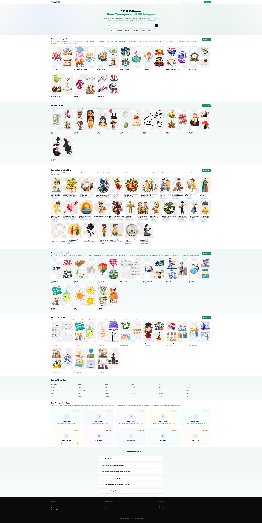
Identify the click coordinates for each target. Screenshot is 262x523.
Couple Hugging (204, 198)
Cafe (160, 384)
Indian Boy (54, 198)
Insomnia (191, 281)
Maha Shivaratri (99, 196)
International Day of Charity (80, 69)
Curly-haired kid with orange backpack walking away (103, 240)
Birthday (53, 308)
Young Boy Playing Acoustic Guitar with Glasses (182, 217)
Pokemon (80, 393)
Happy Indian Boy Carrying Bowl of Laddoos (154, 217)
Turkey (160, 396)
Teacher (81, 2)
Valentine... (112, 219)
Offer (160, 390)
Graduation (146, 343)
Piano (52, 393)
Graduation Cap (54, 390)
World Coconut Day (55, 96)
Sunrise (90, 219)
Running (134, 393)
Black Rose (94, 241)
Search (187, 393)
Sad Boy (120, 241)
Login (106, 503)
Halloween (64, 2)
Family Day (143, 196)
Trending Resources (56, 503)
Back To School (170, 343)
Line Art (145, 132)
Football (87, 2)
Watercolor (168, 132)
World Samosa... (129, 219)
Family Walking (151, 196)
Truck (133, 396)
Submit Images (108, 507)
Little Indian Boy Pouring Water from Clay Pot (56, 195)
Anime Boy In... (176, 196)
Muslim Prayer (128, 243)
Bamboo (80, 384)
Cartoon (76, 132)
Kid (132, 390)
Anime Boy (192, 221)
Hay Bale (149, 30)
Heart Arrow (72, 219)
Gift (160, 387)
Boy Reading (203, 221)
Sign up (207, 2)
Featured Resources (56, 507)
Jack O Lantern (128, 30)
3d (52, 132)
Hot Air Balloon (100, 281)
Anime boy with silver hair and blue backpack (194, 217)
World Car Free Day (124, 69)
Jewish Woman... (145, 241)
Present (107, 393)
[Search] (196, 2)
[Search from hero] (156, 25)
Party (121, 343)
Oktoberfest (146, 69)
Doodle (191, 132)
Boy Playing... (181, 221)
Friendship (99, 308)
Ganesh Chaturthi (78, 96)
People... (89, 196)
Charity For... (71, 241)
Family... (162, 196)
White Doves (165, 221)
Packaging (76, 281)
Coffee (53, 387)
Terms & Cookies (163, 507)
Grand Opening (81, 390)
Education (76, 370)
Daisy (79, 387)
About (160, 503)
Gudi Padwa (115, 196)
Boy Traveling (176, 198)
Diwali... (133, 196)
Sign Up (107, 505)
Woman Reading (144, 243)
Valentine (66, 219)
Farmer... (128, 221)
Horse (106, 390)
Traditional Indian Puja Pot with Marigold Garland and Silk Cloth (117, 195)
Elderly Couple (71, 243)
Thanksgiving (108, 396)
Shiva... (106, 196)
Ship (52, 396)
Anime (98, 132)
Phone (187, 390)
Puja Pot (114, 198)
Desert (106, 387)
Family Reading (163, 198)
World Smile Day (101, 69)
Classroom (100, 370)
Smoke (79, 396)
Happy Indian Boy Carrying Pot (101, 216)
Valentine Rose (87, 241)
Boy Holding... (189, 196)
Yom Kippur (54, 69)
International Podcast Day (172, 69)
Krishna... (153, 219)
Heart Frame (62, 241)
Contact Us (162, 509)
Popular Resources (55, 505)
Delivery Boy (169, 281)
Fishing (133, 387)
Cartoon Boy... (55, 219)
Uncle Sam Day (100, 96)
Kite (74, 196)
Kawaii (121, 132)
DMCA (160, 505)
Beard (106, 384)
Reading (136, 30)
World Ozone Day (83, 219)
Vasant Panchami (67, 196)
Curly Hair (102, 243)
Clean (55, 2)
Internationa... (166, 219)
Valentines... (55, 241)
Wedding (99, 343)
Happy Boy (54, 221)
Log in (201, 2)
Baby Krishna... (55, 196)
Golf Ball (188, 387)
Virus (187, 396)
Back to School (73, 2)
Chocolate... (120, 219)
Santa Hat (161, 393)
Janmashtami (192, 69)
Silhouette (53, 159)
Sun (75, 308)
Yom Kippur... (83, 196)
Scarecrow (119, 30)
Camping (143, 30)
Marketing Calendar (55, 509)
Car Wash (188, 384)
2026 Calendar (123, 281)
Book (133, 384)
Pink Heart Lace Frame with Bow (58, 239)
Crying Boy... (113, 241)
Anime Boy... (181, 219)
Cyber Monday (54, 281)
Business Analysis (147, 281)
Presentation (192, 343)
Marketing (53, 370)
